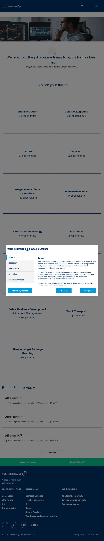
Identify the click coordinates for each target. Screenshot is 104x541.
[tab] (20, 257)
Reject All (63, 291)
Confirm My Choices (20, 291)
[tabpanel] (67, 277)
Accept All (88, 291)
